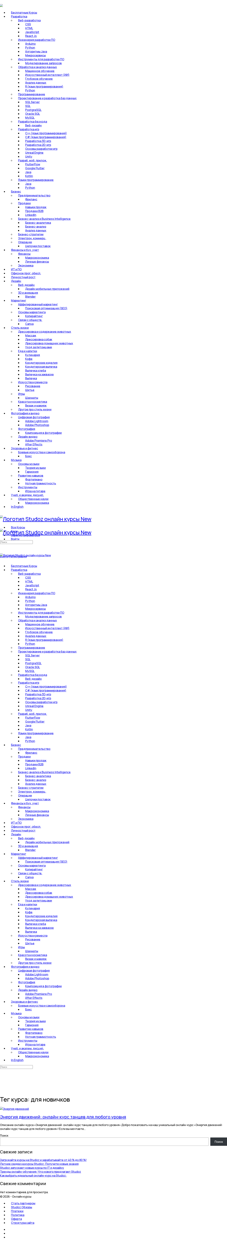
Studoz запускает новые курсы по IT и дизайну (32, 1168)
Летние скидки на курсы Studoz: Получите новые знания (39, 1164)
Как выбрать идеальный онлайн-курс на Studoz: (33, 1175)
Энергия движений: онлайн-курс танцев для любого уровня (63, 1117)
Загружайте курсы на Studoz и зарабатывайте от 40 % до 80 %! (43, 1160)
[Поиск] (2, 552)
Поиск (4, 1135)
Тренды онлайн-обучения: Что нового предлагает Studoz (40, 1172)
